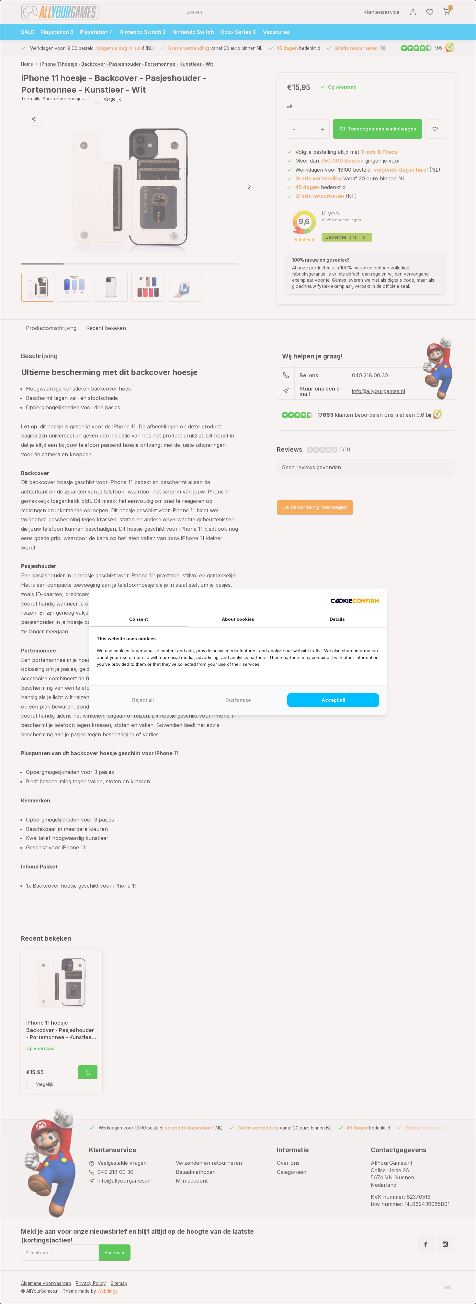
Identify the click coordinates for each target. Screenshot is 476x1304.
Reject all (143, 700)
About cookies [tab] (238, 619)
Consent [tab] (138, 619)
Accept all (333, 700)
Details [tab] (337, 619)
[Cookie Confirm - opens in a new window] (355, 600)
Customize (238, 700)
